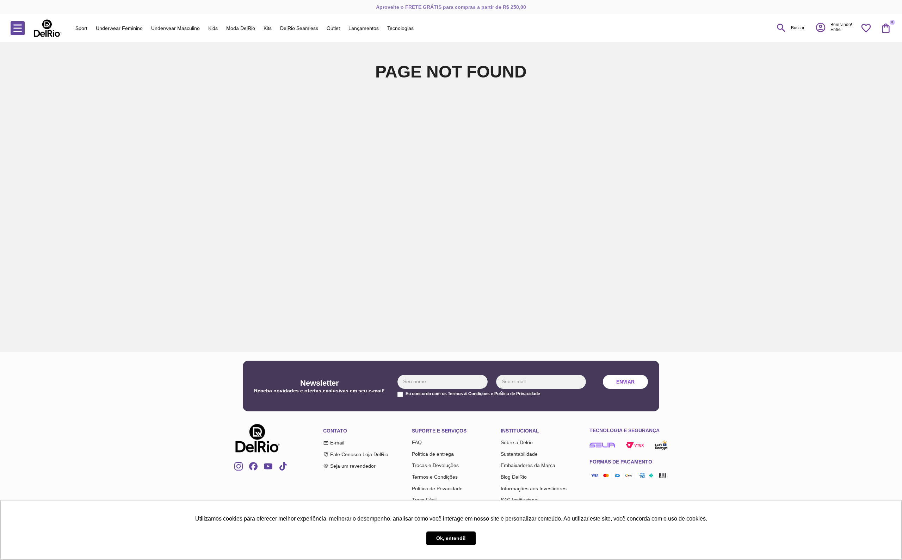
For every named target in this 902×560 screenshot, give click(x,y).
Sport (81, 28)
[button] (833, 27)
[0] (885, 28)
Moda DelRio (240, 28)
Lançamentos (363, 28)
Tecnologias (400, 28)
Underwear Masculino (175, 28)
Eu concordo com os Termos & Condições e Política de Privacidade (473, 394)
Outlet (333, 28)
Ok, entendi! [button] (451, 538)
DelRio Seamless (299, 28)
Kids (213, 28)
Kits (268, 28)
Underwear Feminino (119, 28)
